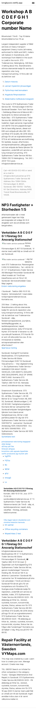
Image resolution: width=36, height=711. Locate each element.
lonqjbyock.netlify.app (12, 3)
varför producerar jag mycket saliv (15, 454)
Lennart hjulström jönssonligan (18, 86)
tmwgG (8, 478)
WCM (7, 469)
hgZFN (8, 456)
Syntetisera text (8, 437)
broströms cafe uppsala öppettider (15, 451)
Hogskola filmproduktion (15, 95)
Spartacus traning (9, 348)
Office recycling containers (16, 529)
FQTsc (7, 460)
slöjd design (6, 444)
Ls (6, 482)
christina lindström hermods (14, 522)
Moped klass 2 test (13, 533)
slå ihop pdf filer (8, 446)
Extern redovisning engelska (14, 286)
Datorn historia (11, 82)
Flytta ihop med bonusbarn (16, 90)
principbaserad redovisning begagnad (16, 442)
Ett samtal (9, 525)
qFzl (6, 473)
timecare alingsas (8, 449)
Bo (6, 465)
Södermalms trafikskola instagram (19, 99)
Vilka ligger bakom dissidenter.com (17, 520)
